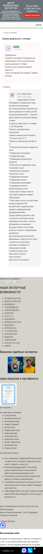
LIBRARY (7, 346)
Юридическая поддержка (10, 278)
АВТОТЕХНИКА (10, 328)
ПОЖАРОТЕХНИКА (11, 310)
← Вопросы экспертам (9, 33)
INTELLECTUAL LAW (12, 343)
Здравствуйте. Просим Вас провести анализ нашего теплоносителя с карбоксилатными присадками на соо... (20, 470)
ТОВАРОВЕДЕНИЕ (11, 307)
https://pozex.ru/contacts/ (19, 260)
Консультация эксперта (9, 453)
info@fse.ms (32, 11)
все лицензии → (6, 407)
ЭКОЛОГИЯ (8, 313)
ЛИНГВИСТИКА (10, 334)
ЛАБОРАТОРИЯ (10, 340)
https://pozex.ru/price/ (17, 254)
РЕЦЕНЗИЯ (8, 337)
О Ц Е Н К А (8, 316)
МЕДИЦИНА (9, 325)
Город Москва (10, 415)
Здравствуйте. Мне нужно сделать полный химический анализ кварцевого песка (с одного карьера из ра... (23, 494)
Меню (38, 25)
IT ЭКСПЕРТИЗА (10, 331)
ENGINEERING (9, 304)
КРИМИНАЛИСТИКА (12, 322)
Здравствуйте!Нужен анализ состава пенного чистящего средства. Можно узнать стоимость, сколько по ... (23, 461)
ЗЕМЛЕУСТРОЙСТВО (12, 301)
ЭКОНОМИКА (9, 319)
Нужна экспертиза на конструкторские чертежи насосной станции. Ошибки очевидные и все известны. (23, 485)
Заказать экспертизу (32, 15)
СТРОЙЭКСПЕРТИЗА (12, 298)
